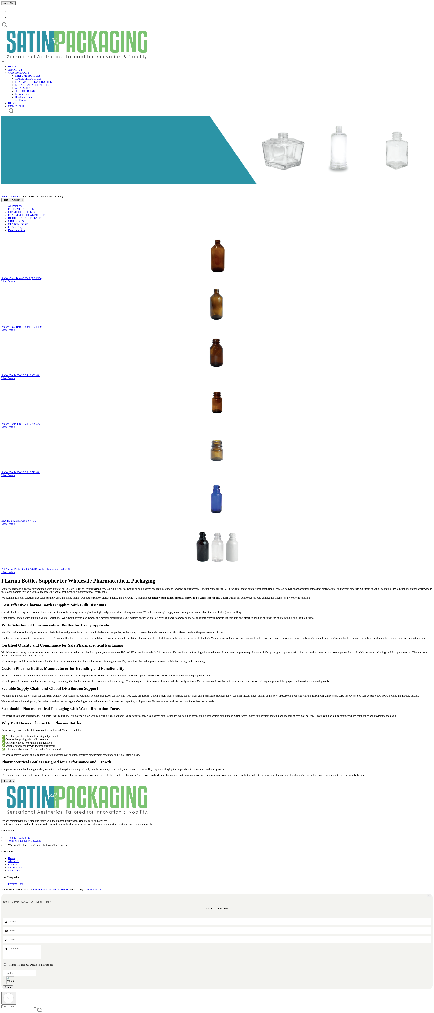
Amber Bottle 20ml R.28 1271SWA (20, 472)
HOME (12, 66)
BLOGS (12, 103)
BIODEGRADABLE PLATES (32, 84)
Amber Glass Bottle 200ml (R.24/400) (21, 278)
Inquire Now (8, 3)
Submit (7, 987)
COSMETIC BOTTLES (28, 78)
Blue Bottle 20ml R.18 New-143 (18, 520)
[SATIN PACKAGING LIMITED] (76, 60)
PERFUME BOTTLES (28, 75)
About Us (13, 861)
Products (15, 196)
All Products (21, 100)
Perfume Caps (22, 94)
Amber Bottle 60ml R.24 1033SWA (20, 375)
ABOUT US (15, 69)
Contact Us (14, 870)
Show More (8, 781)
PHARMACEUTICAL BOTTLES (34, 81)
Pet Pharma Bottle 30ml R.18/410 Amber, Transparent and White (36, 569)
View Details (8, 281)
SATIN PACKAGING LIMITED (50, 889)
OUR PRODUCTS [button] (18, 72)
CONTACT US (16, 106)
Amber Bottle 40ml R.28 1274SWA (20, 423)
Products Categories (13, 200)
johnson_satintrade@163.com (24, 840)
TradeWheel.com (93, 889)
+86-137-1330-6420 (19, 837)
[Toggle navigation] (2, 61)
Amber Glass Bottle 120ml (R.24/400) (21, 326)
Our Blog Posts (16, 867)
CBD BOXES (23, 87)
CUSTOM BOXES (25, 90)
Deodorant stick (23, 97)
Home (4, 196)
